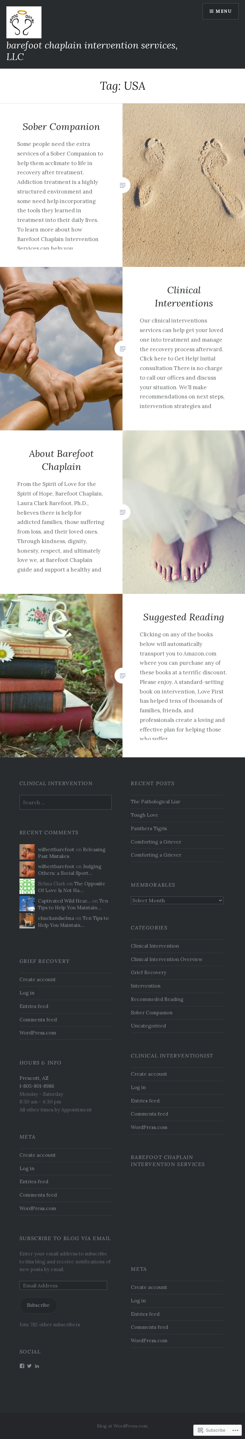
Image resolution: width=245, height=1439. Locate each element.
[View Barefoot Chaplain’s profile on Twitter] (29, 1365)
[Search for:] (65, 802)
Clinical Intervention (155, 946)
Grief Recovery (148, 972)
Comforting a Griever (156, 842)
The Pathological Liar (155, 802)
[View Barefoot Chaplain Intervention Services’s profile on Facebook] (22, 1365)
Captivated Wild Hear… (64, 901)
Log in (26, 993)
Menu (224, 11)
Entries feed (33, 1006)
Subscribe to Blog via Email (65, 1238)
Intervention (145, 986)
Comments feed (38, 1020)
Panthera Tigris (149, 828)
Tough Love (144, 815)
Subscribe (38, 1305)
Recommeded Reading (157, 999)
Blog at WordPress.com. (122, 1426)
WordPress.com (37, 1033)
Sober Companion (152, 1013)
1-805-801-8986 (36, 1086)
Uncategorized (148, 1026)
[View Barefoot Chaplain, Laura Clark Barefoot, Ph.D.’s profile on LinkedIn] (37, 1365)
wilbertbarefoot (56, 849)
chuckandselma (56, 918)
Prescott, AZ (33, 1078)
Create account (37, 979)
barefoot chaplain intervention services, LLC (92, 51)
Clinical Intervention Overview (167, 959)
